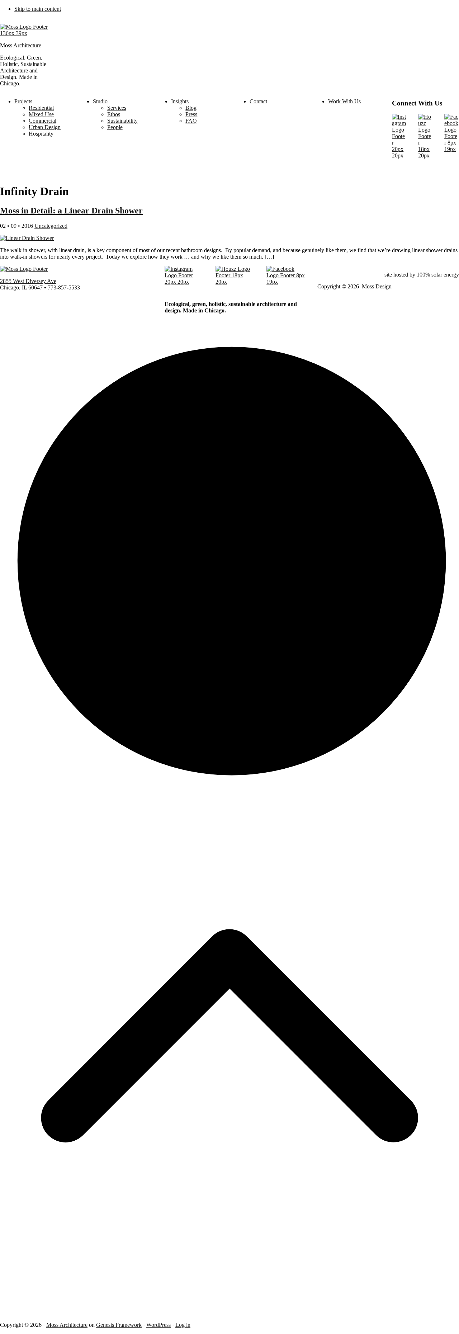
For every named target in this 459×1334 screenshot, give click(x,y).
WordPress (158, 1325)
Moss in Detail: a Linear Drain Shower (71, 210)
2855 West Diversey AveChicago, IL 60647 (28, 284)
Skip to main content (37, 9)
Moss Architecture (66, 1325)
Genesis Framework (119, 1325)
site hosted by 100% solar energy (421, 275)
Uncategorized (50, 226)
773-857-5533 (64, 287)
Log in (182, 1325)
